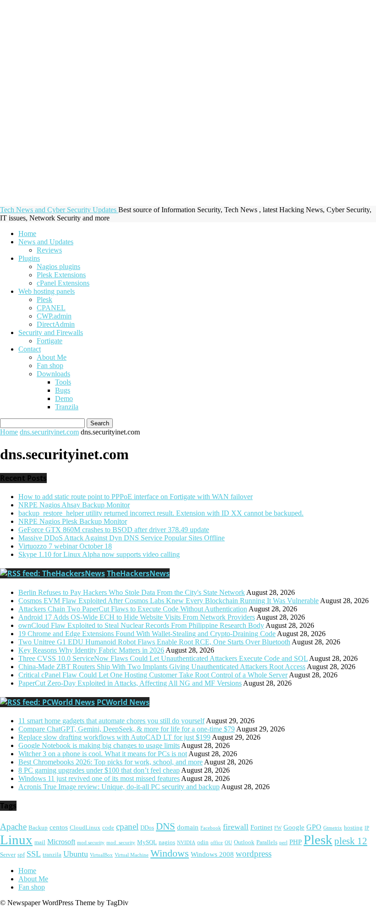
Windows (169, 853)
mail (39, 842)
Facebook (210, 827)
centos (59, 827)
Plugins (29, 258)
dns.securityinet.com (49, 432)
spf (21, 855)
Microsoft (61, 842)
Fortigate (49, 341)
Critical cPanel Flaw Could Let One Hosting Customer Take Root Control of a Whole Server (153, 675)
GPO (313, 827)
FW (278, 827)
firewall (236, 826)
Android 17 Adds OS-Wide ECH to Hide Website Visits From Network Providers (136, 617)
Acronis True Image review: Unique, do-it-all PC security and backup (119, 787)
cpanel (127, 826)
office (216, 842)
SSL (34, 853)
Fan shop (50, 365)
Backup (38, 828)
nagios (167, 842)
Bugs (62, 390)
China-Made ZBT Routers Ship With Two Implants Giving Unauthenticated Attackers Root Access (161, 667)
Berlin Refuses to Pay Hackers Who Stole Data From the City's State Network (131, 592)
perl (283, 842)
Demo (64, 398)
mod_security (120, 842)
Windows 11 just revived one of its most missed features (99, 778)
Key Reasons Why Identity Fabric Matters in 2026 (91, 650)
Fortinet (261, 827)
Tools (63, 382)
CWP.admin (54, 316)
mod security (91, 842)
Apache (13, 826)
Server (8, 855)
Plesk (44, 299)
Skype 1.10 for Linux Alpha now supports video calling (99, 554)
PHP (295, 842)
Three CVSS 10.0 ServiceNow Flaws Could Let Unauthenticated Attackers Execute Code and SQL (163, 658)
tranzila (52, 855)
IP (367, 827)
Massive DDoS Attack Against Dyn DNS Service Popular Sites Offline (121, 538)
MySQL (147, 842)
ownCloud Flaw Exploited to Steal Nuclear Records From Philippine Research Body (141, 625)
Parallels (266, 842)
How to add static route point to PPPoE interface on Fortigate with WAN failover (135, 496)
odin (203, 842)
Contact (29, 349)
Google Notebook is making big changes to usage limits (99, 745)
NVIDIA (186, 842)
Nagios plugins (58, 266)
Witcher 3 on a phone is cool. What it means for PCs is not (102, 754)
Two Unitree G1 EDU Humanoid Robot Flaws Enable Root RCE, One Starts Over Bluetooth (154, 642)
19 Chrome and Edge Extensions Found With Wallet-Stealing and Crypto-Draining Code (147, 634)
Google (293, 827)
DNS (165, 826)
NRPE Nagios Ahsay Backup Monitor (74, 505)
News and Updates (45, 242)
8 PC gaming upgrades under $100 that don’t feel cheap (99, 770)
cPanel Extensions (63, 283)
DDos (147, 828)
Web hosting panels (46, 291)
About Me (51, 357)
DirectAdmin (56, 324)
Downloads (53, 374)
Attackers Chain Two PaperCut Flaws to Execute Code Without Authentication (132, 609)
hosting (353, 828)
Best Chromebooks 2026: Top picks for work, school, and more (110, 762)
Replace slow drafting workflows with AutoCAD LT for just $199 (114, 737)
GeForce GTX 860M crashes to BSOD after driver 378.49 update (113, 529)
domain (188, 827)
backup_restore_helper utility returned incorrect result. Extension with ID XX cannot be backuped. (161, 513)
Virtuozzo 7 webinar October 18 (65, 546)
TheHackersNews (138, 573)
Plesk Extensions (61, 275)
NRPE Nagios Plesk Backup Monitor (72, 521)
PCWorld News (123, 702)
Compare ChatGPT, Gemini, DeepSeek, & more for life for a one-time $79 (126, 729)
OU (228, 842)
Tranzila (66, 407)
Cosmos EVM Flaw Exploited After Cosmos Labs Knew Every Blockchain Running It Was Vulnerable (168, 601)
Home (27, 233)
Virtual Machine (132, 855)
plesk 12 (350, 841)
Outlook (244, 842)
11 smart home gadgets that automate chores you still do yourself (111, 721)
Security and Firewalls (50, 332)
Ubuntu (75, 853)
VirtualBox (101, 855)
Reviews (49, 250)
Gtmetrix (332, 827)
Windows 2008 (212, 854)
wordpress (253, 853)
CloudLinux (85, 828)
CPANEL (51, 308)
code (108, 828)
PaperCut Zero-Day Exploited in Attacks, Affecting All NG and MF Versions (130, 683)
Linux (16, 839)
